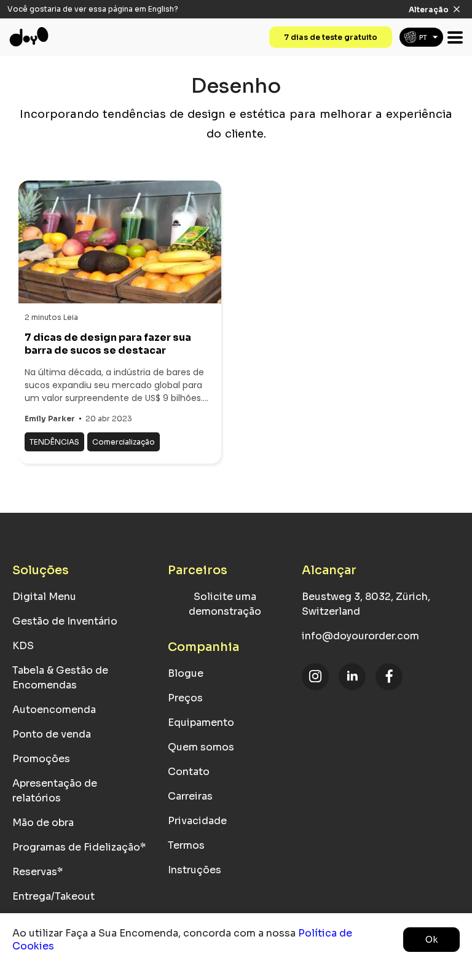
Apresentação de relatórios (54, 790)
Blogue (185, 673)
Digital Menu (44, 596)
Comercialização (123, 441)
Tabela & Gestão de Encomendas (60, 677)
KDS (23, 645)
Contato (189, 771)
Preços (185, 697)
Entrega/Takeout (53, 896)
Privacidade (197, 820)
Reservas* (37, 871)
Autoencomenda (54, 709)
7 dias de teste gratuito (330, 37)
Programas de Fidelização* (79, 847)
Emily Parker (50, 418)
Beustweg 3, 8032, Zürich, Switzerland (366, 604)
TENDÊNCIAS (54, 441)
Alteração (429, 9)
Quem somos (201, 747)
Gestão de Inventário (64, 621)
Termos (186, 845)
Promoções (41, 758)
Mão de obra (43, 822)
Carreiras (190, 796)
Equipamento (201, 722)
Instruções (194, 869)
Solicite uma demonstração (225, 604)
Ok (431, 939)
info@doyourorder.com (360, 635)
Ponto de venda (51, 734)
